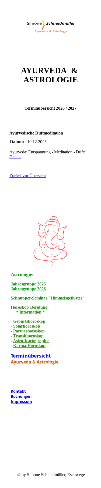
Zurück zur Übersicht (27, 175)
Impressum (21, 401)
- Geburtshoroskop (28, 321)
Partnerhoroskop (29, 331)
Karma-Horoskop (29, 345)
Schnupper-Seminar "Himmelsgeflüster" (48, 298)
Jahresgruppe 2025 (28, 284)
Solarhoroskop (26, 326)
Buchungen (21, 396)
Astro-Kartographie (31, 340)
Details (15, 156)
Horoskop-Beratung (29, 307)
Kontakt (18, 391)
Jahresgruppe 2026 (28, 289)
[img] (50, 27)
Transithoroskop (28, 336)
